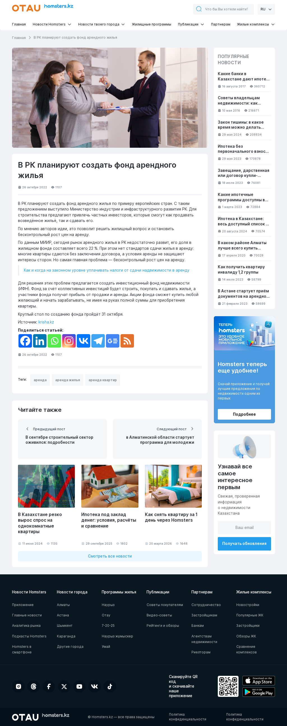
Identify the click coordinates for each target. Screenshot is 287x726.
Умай (106, 646)
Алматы (63, 605)
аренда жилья (67, 380)
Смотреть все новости (110, 556)
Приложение (23, 605)
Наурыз (108, 605)
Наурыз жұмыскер (117, 636)
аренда (40, 380)
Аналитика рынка (26, 625)
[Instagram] (69, 341)
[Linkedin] (40, 341)
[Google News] (112, 341)
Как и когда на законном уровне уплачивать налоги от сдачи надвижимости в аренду (106, 270)
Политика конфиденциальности (187, 716)
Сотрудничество (206, 605)
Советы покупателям (165, 605)
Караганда (66, 636)
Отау (106, 615)
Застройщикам (204, 615)
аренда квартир (103, 380)
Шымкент (65, 625)
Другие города (70, 646)
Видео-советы (159, 615)
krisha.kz (46, 322)
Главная (19, 38)
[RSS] (127, 341)
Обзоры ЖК (246, 636)
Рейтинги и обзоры (163, 625)
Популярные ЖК (249, 615)
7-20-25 (108, 625)
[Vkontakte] (83, 341)
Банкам (197, 625)
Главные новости (27, 615)
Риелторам (200, 652)
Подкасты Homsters (29, 636)
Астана (63, 615)
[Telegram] (98, 341)
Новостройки (247, 605)
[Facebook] (25, 341)
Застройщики (248, 625)
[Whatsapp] (54, 341)
